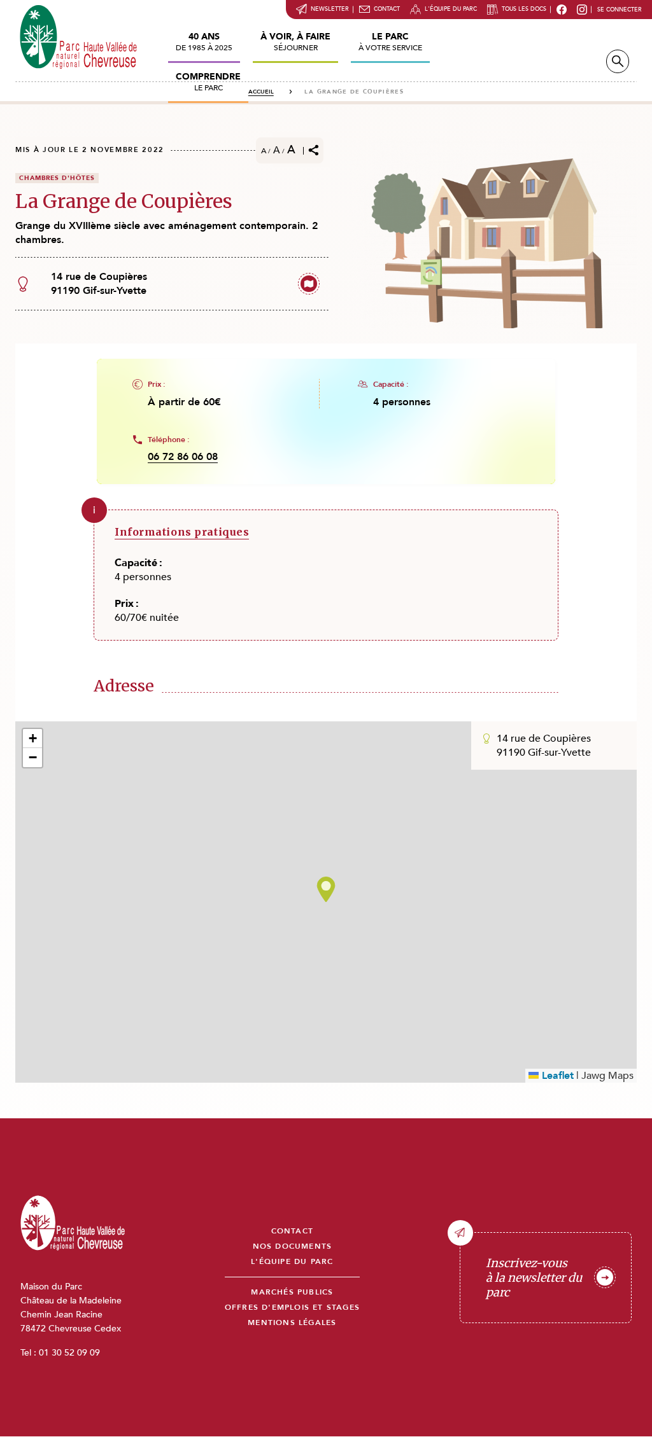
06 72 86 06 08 (183, 457)
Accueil (261, 91)
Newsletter (330, 9)
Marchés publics (292, 1292)
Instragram (582, 9)
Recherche (617, 61)
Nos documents (292, 1246)
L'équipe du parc (451, 9)
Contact (387, 9)
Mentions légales (292, 1323)
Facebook (561, 9)
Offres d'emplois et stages (292, 1307)
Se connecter (619, 9)
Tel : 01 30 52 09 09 (60, 1353)
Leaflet (556, 1076)
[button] (326, 889)
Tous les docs (524, 9)
